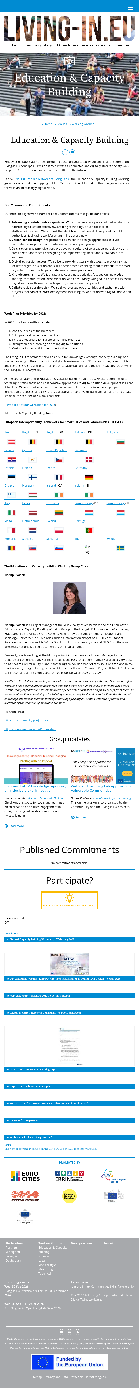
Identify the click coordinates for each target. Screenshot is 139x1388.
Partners (12, 1247)
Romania (10, 539)
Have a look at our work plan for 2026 (29, 405)
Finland (27, 468)
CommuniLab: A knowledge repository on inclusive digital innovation (35, 788)
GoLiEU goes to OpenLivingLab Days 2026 (32, 1308)
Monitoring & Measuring (47, 1267)
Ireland (51, 485)
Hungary (28, 485)
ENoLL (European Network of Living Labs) (42, 179)
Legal (41, 1261)
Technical (44, 1274)
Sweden (112, 539)
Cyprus (27, 450)
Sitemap (36, 1377)
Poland (51, 521)
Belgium (28, 432)
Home (48, 124)
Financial (44, 1256)
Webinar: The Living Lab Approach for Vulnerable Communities (101, 788)
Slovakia (28, 539)
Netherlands (30, 521)
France (51, 468)
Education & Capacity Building (45, 798)
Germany (81, 468)
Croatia (9, 450)
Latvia (26, 503)
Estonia (9, 468)
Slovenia (52, 539)
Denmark (81, 450)
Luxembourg (84, 503)
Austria (9, 432)
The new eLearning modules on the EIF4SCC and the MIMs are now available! (51, 1149)
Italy (7, 503)
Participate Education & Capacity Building (69, 905)
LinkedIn (66, 153)
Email (73, 153)
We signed (13, 1252)
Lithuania (52, 503)
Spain (78, 539)
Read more (16, 826)
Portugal (80, 521)
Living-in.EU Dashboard (14, 1258)
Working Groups (83, 124)
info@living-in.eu (97, 1377)
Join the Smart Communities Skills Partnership (102, 1287)
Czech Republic (56, 450)
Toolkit (108, 1243)
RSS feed (77, 1332)
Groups (62, 124)
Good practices (81, 1243)
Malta (8, 521)
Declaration (14, 1243)
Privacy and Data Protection (64, 1377)
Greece (9, 485)
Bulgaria (112, 432)
